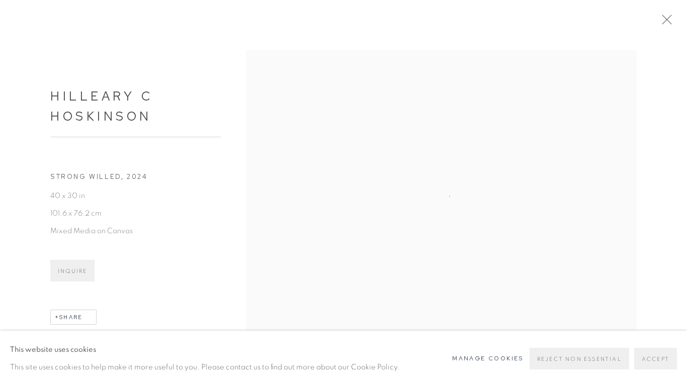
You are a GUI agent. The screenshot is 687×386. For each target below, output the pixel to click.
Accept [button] (655, 359)
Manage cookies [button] (488, 358)
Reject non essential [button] (579, 359)
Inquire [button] (72, 271)
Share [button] (70, 317)
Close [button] (664, 22)
